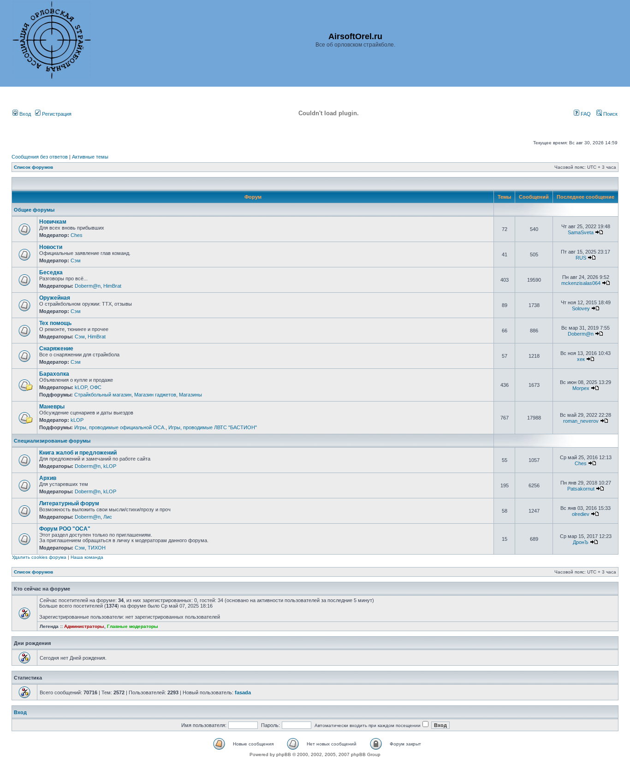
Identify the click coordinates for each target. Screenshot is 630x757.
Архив (47, 478)
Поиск (610, 114)
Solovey (581, 308)
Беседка (51, 272)
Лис (107, 517)
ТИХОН (97, 547)
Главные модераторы (132, 626)
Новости (50, 247)
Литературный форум (69, 503)
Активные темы (90, 157)
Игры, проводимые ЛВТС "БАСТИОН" (212, 427)
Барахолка (54, 374)
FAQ (585, 114)
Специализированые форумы (52, 441)
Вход (24, 114)
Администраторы (84, 626)
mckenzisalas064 (580, 283)
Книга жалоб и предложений (78, 452)
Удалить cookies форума (39, 557)
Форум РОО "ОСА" (64, 529)
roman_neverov (581, 421)
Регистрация (56, 114)
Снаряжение (56, 348)
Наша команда (87, 557)
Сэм (76, 260)
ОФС (95, 387)
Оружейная (54, 298)
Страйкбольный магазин (102, 394)
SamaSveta (581, 232)
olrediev (580, 514)
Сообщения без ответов (40, 157)
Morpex (580, 388)
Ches (77, 235)
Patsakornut (580, 488)
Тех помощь (55, 323)
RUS (581, 257)
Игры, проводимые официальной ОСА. (120, 427)
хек (581, 359)
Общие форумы (34, 210)
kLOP (81, 387)
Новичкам (52, 222)
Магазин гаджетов (155, 394)
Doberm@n (88, 286)
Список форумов (33, 167)
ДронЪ (580, 542)
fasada (243, 692)
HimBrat (112, 286)
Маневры (52, 406)
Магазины (190, 394)
